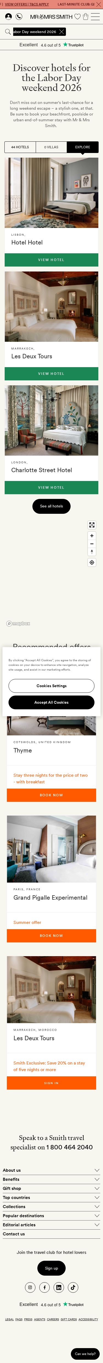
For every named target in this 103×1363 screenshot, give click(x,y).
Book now (51, 795)
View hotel (51, 260)
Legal (9, 1319)
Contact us (14, 1233)
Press (28, 1319)
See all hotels (51, 506)
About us (12, 1170)
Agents (39, 1319)
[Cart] (85, 16)
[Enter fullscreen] (92, 525)
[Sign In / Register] (8, 16)
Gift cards (69, 1319)
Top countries (16, 1197)
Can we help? (85, 1354)
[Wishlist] (77, 16)
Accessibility (88, 1319)
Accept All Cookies (51, 702)
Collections (14, 1206)
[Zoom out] (92, 544)
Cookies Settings (52, 686)
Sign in (51, 1083)
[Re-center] (92, 562)
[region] (51, 573)
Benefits (11, 1179)
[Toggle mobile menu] (95, 16)
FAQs (19, 1319)
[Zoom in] (92, 536)
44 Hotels (20, 147)
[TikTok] (73, 1287)
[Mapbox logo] (18, 623)
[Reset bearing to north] (92, 552)
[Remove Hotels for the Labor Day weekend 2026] (61, 31)
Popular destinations (23, 1215)
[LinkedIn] (59, 1287)
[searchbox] (85, 32)
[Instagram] (30, 1287)
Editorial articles (19, 1224)
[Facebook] (44, 1287)
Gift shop (12, 1188)
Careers (53, 1319)
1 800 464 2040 (69, 1147)
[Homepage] (51, 16)
